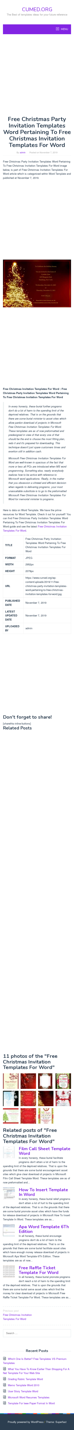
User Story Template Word (23, 1391)
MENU (64, 29)
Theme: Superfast (56, 1422)
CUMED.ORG (37, 9)
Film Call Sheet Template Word (44, 1151)
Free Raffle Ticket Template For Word (38, 1270)
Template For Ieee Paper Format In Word (31, 1403)
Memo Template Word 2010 (23, 1385)
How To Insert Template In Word (43, 1192)
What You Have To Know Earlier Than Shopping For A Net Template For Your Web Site (36, 1371)
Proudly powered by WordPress (26, 1422)
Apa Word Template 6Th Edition (44, 1229)
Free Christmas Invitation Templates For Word (17, 1315)
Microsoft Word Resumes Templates (29, 1397)
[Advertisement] (37, 75)
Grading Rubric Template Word (25, 1379)
